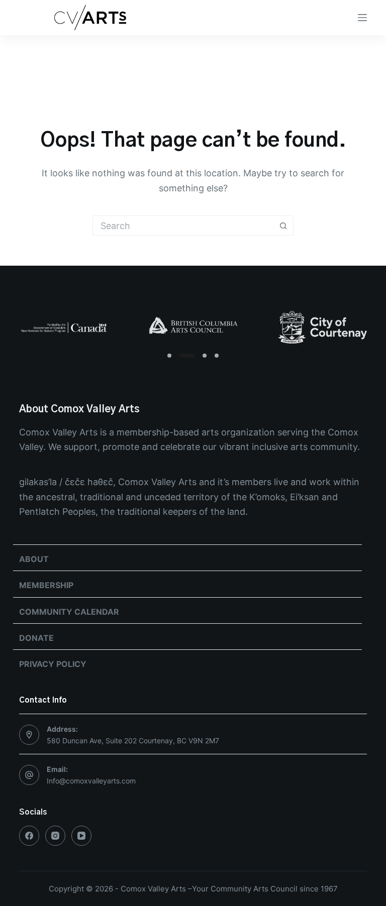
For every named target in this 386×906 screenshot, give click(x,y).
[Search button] (283, 225)
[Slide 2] (187, 356)
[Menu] (362, 17)
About (34, 559)
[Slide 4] (217, 356)
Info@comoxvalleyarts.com (91, 780)
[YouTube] (81, 836)
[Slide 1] (169, 356)
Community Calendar (69, 612)
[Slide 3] (205, 356)
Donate (36, 638)
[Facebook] (29, 836)
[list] (192, 327)
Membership (46, 585)
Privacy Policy (52, 664)
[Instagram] (55, 836)
